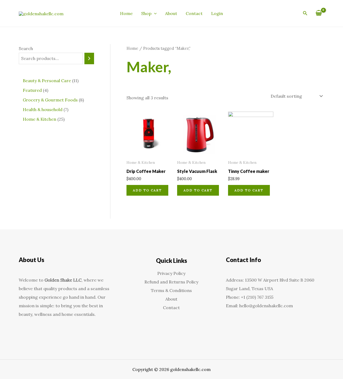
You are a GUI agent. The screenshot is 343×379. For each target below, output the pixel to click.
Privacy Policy (171, 273)
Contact (194, 13)
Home (126, 13)
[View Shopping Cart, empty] (318, 13)
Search (26, 48)
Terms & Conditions (171, 290)
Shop (146, 13)
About (171, 13)
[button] (154, 13)
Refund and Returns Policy (171, 282)
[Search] (89, 58)
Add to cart (147, 190)
